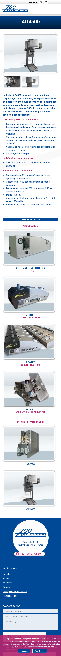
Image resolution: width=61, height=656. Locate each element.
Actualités (7, 582)
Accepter (24, 651)
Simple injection (30, 318)
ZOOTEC (30, 315)
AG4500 (30, 509)
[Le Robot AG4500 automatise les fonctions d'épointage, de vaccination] (30, 72)
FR (40, 2)
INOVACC (30, 409)
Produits (7, 578)
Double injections (31, 365)
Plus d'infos (39, 651)
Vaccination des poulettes (30, 412)
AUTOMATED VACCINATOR (30, 268)
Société (6, 574)
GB (46, 2)
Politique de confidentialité (15, 591)
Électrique (31, 271)
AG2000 (30, 464)
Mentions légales (11, 596)
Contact (6, 587)
